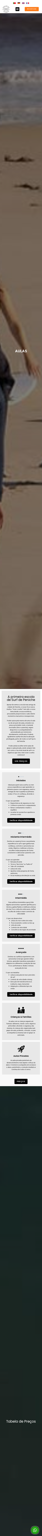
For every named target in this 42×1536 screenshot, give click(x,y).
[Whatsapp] (35, 1530)
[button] (17, 9)
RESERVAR (31, 9)
